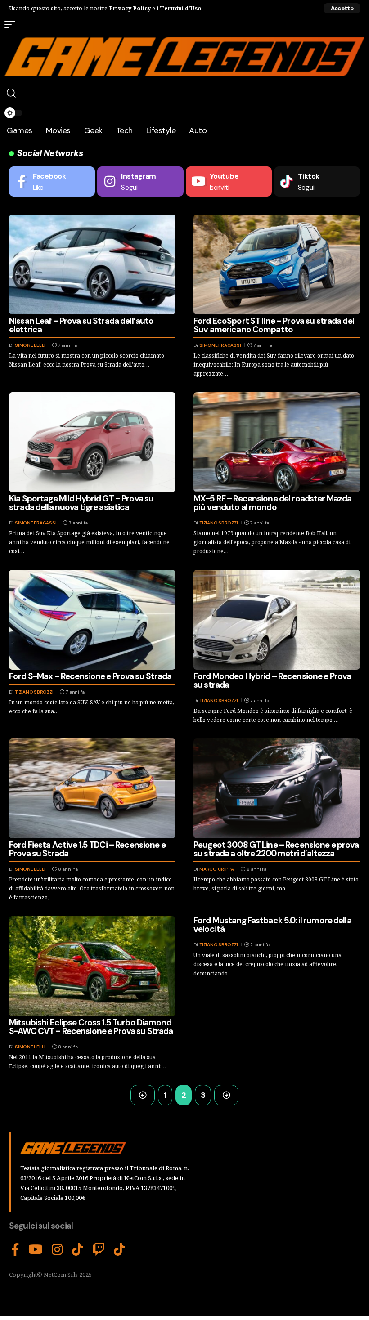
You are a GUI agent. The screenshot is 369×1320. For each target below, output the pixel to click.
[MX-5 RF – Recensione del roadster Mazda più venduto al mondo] (277, 442)
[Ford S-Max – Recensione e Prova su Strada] (92, 620)
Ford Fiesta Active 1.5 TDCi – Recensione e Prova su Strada (87, 849)
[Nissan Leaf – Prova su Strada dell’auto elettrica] (92, 264)
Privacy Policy (130, 8)
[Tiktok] (317, 181)
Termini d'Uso (181, 8)
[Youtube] (229, 181)
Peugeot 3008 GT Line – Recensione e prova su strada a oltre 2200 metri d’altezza (276, 849)
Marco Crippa (216, 869)
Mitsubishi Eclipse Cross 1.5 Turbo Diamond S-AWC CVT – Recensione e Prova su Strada (91, 1027)
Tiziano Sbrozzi (218, 523)
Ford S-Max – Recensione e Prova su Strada (90, 676)
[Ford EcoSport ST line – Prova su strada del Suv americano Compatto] (277, 264)
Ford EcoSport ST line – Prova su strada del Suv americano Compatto (274, 325)
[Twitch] (98, 1250)
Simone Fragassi (220, 345)
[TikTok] (78, 1250)
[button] (342, 8)
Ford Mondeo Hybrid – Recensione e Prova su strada (272, 680)
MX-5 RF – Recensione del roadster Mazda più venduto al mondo (272, 503)
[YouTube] (35, 1250)
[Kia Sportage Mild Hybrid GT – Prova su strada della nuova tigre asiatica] (92, 442)
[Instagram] (140, 181)
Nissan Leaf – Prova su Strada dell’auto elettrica (81, 325)
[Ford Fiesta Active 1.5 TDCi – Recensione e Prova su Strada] (92, 788)
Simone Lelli (30, 345)
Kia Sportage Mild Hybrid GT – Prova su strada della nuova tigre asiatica (81, 503)
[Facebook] (52, 181)
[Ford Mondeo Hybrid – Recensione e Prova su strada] (277, 620)
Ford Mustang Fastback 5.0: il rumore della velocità (272, 925)
